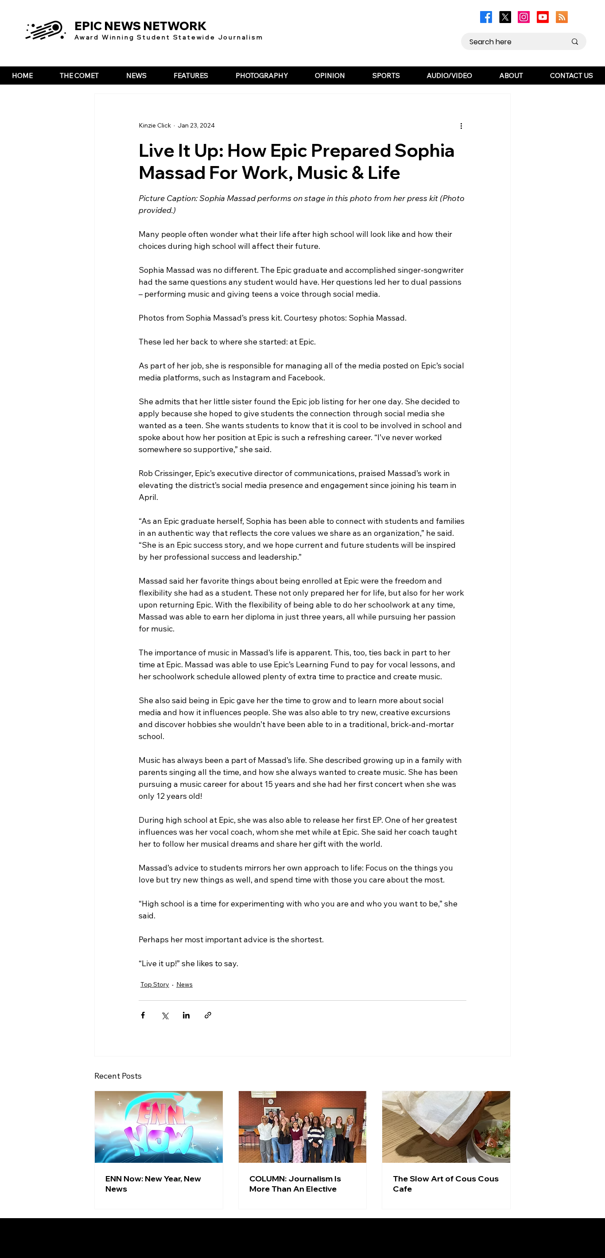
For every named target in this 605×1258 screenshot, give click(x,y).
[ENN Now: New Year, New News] (159, 1127)
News (184, 984)
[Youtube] (543, 17)
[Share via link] (208, 1015)
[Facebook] (486, 17)
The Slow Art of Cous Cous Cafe (446, 1183)
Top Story (154, 984)
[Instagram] (524, 17)
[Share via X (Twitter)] (164, 1015)
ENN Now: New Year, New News (153, 1183)
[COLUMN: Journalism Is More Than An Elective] (303, 1127)
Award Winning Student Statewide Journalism (169, 37)
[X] (505, 17)
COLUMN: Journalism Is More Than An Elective (295, 1183)
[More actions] (461, 125)
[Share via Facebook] (143, 1015)
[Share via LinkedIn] (186, 1015)
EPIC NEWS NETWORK (140, 26)
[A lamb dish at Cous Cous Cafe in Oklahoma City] (446, 1127)
